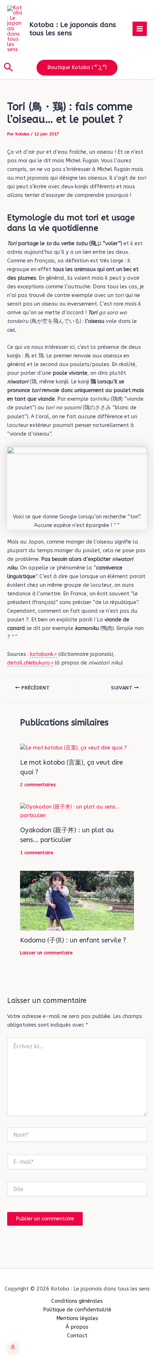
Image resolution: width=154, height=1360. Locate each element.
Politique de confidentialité (77, 1310)
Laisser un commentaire (46, 952)
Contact (77, 1336)
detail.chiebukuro (28, 663)
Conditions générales (77, 1301)
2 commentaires (38, 784)
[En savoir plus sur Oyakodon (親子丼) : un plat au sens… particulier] (77, 811)
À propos (77, 1327)
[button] (8, 68)
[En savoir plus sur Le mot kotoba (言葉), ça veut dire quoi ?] (73, 748)
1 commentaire (36, 852)
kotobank (41, 654)
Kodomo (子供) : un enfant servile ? (73, 940)
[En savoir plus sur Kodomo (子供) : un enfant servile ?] (77, 900)
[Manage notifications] (13, 1347)
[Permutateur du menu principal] (140, 29)
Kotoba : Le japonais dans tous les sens (72, 29)
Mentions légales (77, 1318)
